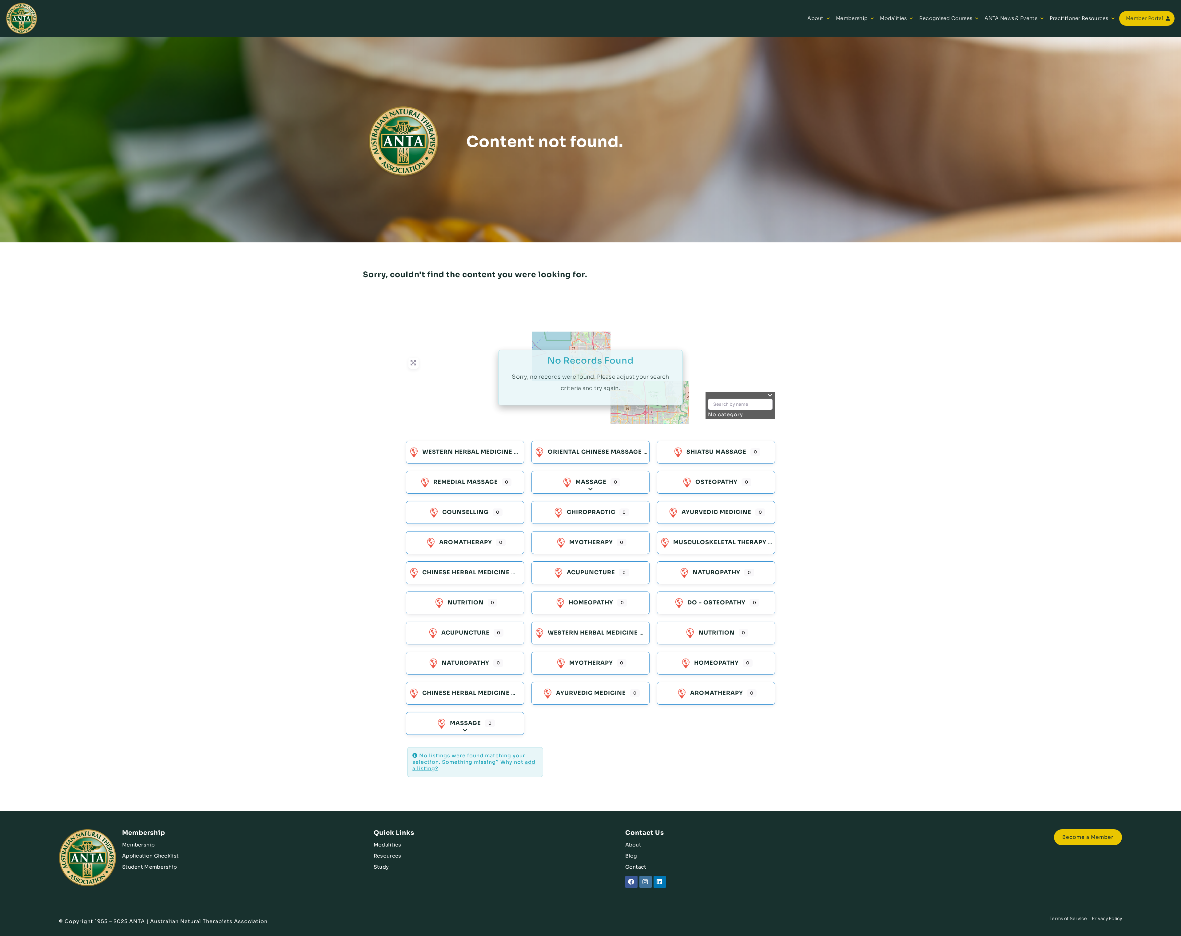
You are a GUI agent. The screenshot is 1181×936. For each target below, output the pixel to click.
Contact (635, 867)
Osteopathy (716, 482)
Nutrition (465, 602)
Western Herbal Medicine (467, 451)
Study (381, 867)
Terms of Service (1068, 918)
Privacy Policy (1107, 918)
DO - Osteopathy (716, 602)
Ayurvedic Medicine (716, 512)
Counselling (465, 512)
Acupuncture (591, 572)
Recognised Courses (945, 18)
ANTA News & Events (1010, 18)
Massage (590, 482)
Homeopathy (591, 602)
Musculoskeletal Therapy (719, 542)
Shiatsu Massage (716, 451)
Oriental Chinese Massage (595, 451)
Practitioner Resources (1079, 18)
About (815, 18)
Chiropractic (591, 512)
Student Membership (149, 867)
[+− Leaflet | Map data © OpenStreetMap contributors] (590, 378)
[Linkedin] (660, 882)
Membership (852, 18)
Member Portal (1144, 18)
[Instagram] (645, 882)
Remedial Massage (465, 482)
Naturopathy (716, 572)
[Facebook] (631, 882)
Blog (631, 856)
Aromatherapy (465, 542)
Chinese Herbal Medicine (466, 572)
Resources (387, 856)
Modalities (893, 18)
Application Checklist (150, 856)
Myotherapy (591, 542)
